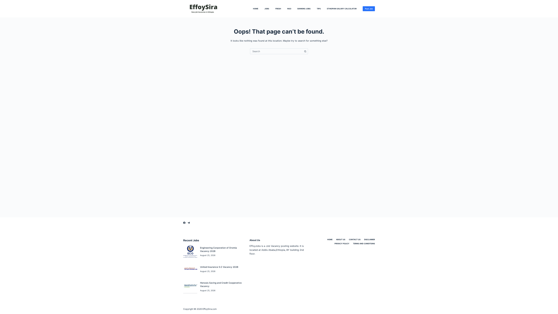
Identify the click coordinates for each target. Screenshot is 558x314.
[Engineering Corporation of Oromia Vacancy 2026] (190, 252)
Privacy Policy (342, 243)
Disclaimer (369, 239)
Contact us (355, 239)
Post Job (369, 9)
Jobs (266, 8)
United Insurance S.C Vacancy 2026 (219, 267)
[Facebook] (184, 223)
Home (255, 8)
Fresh (278, 8)
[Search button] (305, 51)
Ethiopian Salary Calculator (342, 8)
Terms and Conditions (364, 243)
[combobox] (276, 51)
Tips (319, 8)
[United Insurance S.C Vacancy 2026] (190, 269)
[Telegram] (189, 223)
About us (340, 239)
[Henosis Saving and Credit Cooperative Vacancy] (190, 287)
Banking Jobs (304, 8)
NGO (289, 8)
